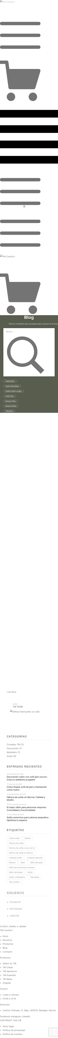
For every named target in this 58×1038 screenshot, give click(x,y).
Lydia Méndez (21, 477)
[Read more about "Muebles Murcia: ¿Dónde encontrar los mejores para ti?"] (29, 455)
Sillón (23, 862)
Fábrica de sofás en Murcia (21, 853)
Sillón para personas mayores (22, 867)
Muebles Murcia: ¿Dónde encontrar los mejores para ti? (27, 482)
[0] (20, 100)
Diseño (27, 838)
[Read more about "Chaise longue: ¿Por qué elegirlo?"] (29, 623)
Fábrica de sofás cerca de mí (22, 848)
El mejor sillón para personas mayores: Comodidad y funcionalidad (27, 808)
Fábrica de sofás (16, 843)
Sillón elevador (36, 862)
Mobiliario (12, 752)
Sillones (12, 862)
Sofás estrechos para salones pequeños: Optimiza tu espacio (28, 819)
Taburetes (34, 877)
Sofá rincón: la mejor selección (28, 563)
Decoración (12, 748)
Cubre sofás (14, 838)
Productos (5, 957)
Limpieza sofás (15, 857)
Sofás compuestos (17, 877)
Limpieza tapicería (35, 857)
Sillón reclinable (16, 872)
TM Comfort (14, 882)
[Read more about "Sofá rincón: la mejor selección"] (29, 539)
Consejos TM (13, 744)
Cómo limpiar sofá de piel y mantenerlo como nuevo (27, 788)
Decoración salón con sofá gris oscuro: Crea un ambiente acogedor (27, 778)
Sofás (10, 756)
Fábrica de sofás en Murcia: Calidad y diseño (26, 798)
